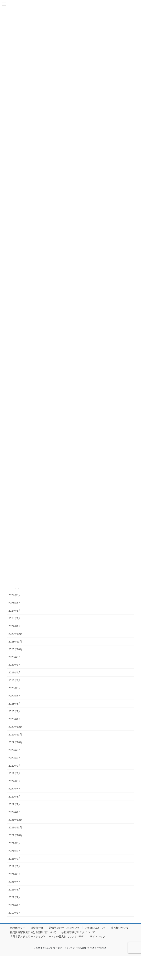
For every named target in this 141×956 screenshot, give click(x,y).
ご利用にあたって (95, 927)
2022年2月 (14, 804)
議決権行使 (37, 927)
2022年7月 (14, 765)
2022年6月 (14, 773)
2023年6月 (14, 680)
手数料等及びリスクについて (78, 932)
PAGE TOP (134, 924)
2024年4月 (14, 602)
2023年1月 (14, 719)
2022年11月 (15, 734)
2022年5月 (14, 781)
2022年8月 (14, 757)
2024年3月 (14, 610)
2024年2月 (14, 618)
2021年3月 (14, 889)
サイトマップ (97, 936)
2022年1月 (14, 812)
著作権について (120, 927)
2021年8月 (14, 850)
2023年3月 (14, 703)
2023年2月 (14, 711)
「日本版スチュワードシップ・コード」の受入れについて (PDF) (47, 936)
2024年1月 (14, 626)
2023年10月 (15, 649)
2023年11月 (15, 641)
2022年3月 (14, 796)
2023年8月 (14, 664)
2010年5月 (14, 912)
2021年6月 (14, 866)
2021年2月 (14, 897)
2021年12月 (15, 819)
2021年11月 (15, 827)
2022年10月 (15, 742)
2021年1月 (14, 905)
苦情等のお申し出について (64, 927)
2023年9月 (14, 657)
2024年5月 (14, 595)
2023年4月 (14, 695)
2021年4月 (14, 881)
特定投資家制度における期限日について (33, 932)
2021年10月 (15, 835)
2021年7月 (14, 858)
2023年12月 (15, 633)
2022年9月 (14, 750)
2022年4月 (14, 788)
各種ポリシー (17, 927)
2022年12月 (15, 726)
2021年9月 (14, 843)
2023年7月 (14, 672)
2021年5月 (14, 874)
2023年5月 (14, 688)
